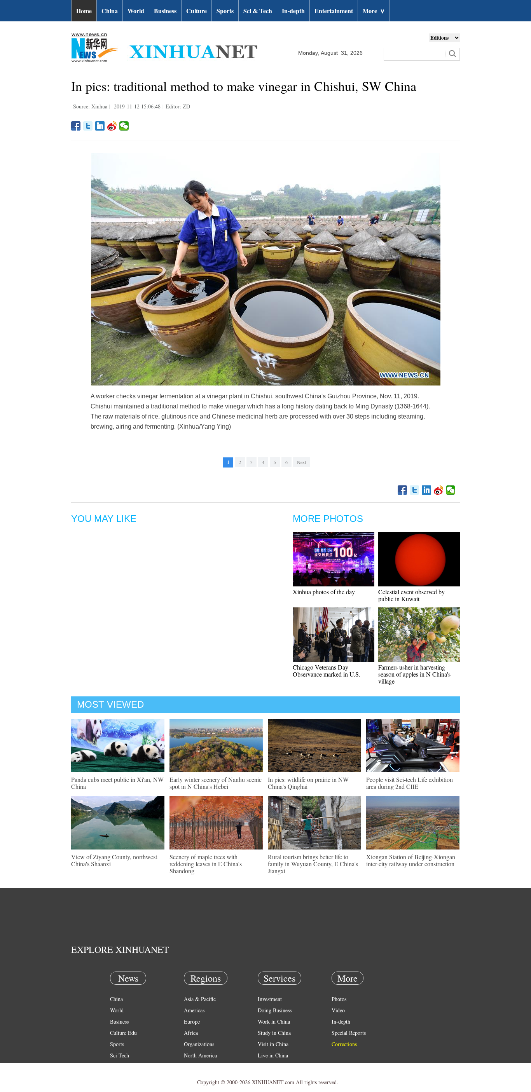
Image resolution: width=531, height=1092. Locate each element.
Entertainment (333, 10)
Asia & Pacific (200, 999)
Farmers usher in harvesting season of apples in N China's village (414, 674)
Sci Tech (119, 1055)
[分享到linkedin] (100, 126)
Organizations (199, 1044)
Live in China (273, 1055)
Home (84, 10)
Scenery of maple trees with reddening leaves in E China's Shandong (205, 864)
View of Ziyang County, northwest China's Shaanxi (114, 860)
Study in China (274, 1032)
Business (165, 10)
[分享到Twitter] (88, 126)
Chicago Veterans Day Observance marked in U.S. (326, 670)
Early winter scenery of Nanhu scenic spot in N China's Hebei (215, 782)
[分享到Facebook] (76, 126)
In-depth (293, 10)
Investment (270, 999)
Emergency (270, 1066)
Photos (339, 999)
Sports (225, 10)
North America (200, 1055)
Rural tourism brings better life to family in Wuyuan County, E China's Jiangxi (313, 864)
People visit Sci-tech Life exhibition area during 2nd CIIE (409, 782)
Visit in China (273, 1044)
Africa (191, 1032)
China (109, 10)
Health (117, 1066)
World (136, 10)
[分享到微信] (124, 126)
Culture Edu (123, 1032)
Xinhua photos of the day (324, 592)
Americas (194, 1010)
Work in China (274, 1021)
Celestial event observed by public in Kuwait (411, 595)
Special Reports (349, 1032)
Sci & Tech (257, 10)
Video (338, 1010)
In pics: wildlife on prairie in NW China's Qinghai (308, 782)
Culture (196, 10)
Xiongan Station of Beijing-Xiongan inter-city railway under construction (410, 860)
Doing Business (275, 1010)
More (374, 10)
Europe (192, 1021)
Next (301, 462)
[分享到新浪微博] (112, 126)
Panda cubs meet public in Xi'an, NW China (117, 782)
